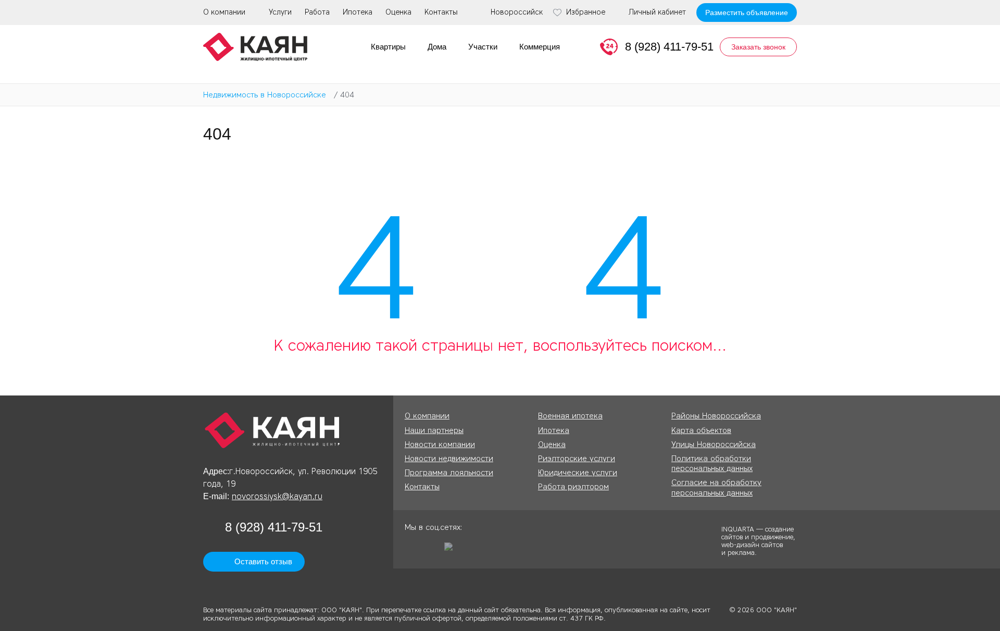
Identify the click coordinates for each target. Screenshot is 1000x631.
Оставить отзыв (263, 561)
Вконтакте (432, 550)
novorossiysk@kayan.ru (277, 496)
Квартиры (388, 46)
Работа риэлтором (573, 486)
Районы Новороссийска (716, 415)
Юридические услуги (577, 472)
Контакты (441, 12)
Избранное (585, 12)
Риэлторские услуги (576, 458)
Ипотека (357, 12)
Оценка (398, 12)
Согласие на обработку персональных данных (716, 487)
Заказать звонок (758, 47)
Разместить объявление (746, 12)
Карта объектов (701, 430)
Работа (317, 12)
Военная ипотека (570, 415)
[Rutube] (452, 550)
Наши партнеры (434, 430)
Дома (437, 46)
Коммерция (539, 46)
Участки (482, 46)
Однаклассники (412, 550)
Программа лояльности (449, 472)
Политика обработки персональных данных (712, 463)
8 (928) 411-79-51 (669, 46)
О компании (224, 12)
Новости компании (440, 444)
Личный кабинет (657, 12)
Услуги (280, 12)
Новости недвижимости (449, 458)
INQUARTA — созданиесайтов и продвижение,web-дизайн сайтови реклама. (758, 540)
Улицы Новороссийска (713, 444)
